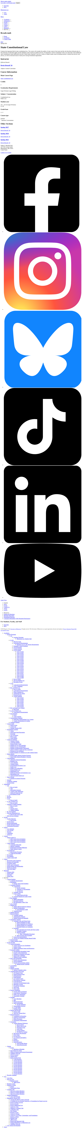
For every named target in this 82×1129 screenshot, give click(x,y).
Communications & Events (17, 971)
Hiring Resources (17, 1019)
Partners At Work (11, 1085)
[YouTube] (42, 597)
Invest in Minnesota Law (16, 1105)
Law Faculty (10, 830)
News (5, 604)
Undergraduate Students (16, 718)
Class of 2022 (20, 657)
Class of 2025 (20, 653)
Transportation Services (19, 1006)
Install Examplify (21, 932)
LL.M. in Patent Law (15, 710)
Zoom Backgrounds (22, 1045)
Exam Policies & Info (22, 895)
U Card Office (17, 1007)
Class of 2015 (20, 667)
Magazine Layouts (18, 984)
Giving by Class (14, 1106)
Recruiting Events (18, 682)
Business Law (13, 761)
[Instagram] (42, 309)
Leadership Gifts (14, 1109)
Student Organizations (19, 908)
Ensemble (12, 734)
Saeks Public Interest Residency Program (20, 757)
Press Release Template (19, 980)
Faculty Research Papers (13, 824)
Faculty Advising (21, 888)
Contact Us (7, 607)
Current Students (17, 649)
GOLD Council (14, 1055)
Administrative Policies (19, 916)
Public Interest (10, 754)
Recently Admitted (11, 1075)
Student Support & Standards (20, 918)
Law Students (10, 829)
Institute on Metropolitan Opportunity (19, 748)
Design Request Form (19, 974)
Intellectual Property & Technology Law (20, 772)
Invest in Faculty (14, 1104)
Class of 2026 (20, 651)
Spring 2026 (5, 133)
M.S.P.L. (9, 797)
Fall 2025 (9, 875)
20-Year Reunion (17, 1063)
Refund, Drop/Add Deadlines (20, 883)
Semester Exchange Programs (17, 778)
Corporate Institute (15, 742)
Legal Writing (13, 738)
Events (5, 605)
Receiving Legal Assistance (14, 860)
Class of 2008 (20, 677)
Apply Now (4, 600)
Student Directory (14, 912)
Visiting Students (14, 810)
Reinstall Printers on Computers (25, 926)
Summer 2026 (10, 872)
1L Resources (16, 886)
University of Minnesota (15, 629)
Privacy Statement (67, 629)
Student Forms (14, 939)
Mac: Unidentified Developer (27, 934)
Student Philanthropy (12, 1095)
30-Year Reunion (17, 1066)
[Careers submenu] (8, 25)
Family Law (13, 767)
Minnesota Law (5, 10)
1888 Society (16, 1082)
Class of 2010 (20, 674)
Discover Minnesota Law (13, 813)
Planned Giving (14, 1081)
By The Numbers (11, 811)
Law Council (13, 903)
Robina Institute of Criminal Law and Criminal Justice (24, 752)
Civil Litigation (14, 762)
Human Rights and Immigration (15, 866)
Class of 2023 (20, 656)
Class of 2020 (20, 660)
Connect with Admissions (16, 791)
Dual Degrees (13, 713)
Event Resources (17, 981)
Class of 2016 (20, 666)
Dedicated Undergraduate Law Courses (23, 719)
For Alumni (10, 854)
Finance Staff (16, 1011)
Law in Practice (14, 735)
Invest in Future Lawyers (16, 1102)
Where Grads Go (11, 837)
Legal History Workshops (19, 993)
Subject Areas (13, 725)
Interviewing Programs (16, 852)
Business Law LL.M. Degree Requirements (28, 644)
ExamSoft (15, 928)
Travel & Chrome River (19, 1013)
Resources (16, 1040)
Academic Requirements (16, 880)
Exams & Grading (14, 950)
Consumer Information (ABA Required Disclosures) (17, 618)
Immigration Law (14, 771)
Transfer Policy (14, 808)
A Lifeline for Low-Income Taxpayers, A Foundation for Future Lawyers (28, 1101)
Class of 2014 (20, 669)
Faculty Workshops (15, 990)
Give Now (9, 1078)
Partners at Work (14, 1117)
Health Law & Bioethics (16, 768)
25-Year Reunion (17, 1065)
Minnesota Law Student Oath (24, 638)
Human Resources (15, 1014)
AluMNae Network (15, 1053)
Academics (6, 19)
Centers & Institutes (12, 739)
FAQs (14, 715)
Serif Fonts (16, 987)
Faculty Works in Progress (20, 991)
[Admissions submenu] (10, 21)
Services (9, 831)
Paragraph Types (21, 1027)
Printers (15, 1039)
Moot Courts (13, 736)
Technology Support (15, 919)
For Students (10, 856)
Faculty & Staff (11, 942)
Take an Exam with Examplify (24, 935)
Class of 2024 (20, 654)
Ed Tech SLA (16, 1036)
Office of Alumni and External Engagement (21, 1052)
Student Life (13, 905)
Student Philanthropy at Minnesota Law (20, 1122)
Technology (13, 1022)
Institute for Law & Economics (18, 745)
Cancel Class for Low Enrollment (21, 945)
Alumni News (13, 1056)
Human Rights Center (15, 744)
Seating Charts (17, 947)
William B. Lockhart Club (16, 1108)
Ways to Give (10, 1079)
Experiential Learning (12, 729)
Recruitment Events (15, 794)
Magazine (6, 28)
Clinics (5, 26)
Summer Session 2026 (16, 728)
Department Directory (9, 617)
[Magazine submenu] (9, 28)
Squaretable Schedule (18, 996)
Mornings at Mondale (18, 1049)
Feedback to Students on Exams (21, 954)
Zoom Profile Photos (22, 1043)
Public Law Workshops (19, 994)
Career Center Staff (12, 857)
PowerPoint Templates (19, 986)
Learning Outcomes (18, 637)
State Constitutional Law (7, 78)
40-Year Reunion (17, 1069)
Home (5, 36)
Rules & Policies (14, 914)
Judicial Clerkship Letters (19, 970)
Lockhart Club (10, 1089)
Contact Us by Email (6, 152)
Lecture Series (10, 782)
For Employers (11, 850)
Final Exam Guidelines (19, 955)
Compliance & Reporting (19, 1016)
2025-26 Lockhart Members (17, 1094)
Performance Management (20, 1020)
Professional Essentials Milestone (18, 847)
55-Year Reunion (17, 1073)
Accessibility (13, 965)
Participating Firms (15, 1088)
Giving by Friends (14, 1114)
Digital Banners (17, 975)
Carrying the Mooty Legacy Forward (19, 1099)
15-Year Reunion (17, 1062)
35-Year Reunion (17, 1068)
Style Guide (16, 988)
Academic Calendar (12, 781)
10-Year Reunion (17, 1060)
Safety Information (18, 1003)
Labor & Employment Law (17, 775)
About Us (9, 834)
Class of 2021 (20, 659)
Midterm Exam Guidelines (20, 957)
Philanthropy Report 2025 (13, 1098)
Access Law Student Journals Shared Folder (24, 938)
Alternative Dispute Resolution (18, 759)
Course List (13, 726)
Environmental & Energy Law (18, 765)
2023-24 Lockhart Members (17, 1091)
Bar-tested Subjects (18, 901)
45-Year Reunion (17, 1070)
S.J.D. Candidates (18, 686)
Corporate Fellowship (15, 844)
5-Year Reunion (17, 1059)
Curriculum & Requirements (20, 643)
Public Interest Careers (16, 849)
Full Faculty (13, 820)
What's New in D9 (21, 1026)
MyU (5, 7)
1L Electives (20, 890)
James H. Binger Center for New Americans (21, 749)
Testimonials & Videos (19, 693)
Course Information (15, 944)
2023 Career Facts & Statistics (17, 842)
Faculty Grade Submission (20, 952)
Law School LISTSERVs (19, 1037)
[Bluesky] (42, 387)
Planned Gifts (13, 1118)
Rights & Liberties (11, 867)
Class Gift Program (15, 1096)
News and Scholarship (16, 958)
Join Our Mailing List (18, 680)
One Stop (6, 5)
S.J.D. (11, 683)
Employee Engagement (19, 1017)
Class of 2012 (20, 672)
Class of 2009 (20, 676)
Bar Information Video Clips (20, 902)
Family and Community (13, 865)
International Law (14, 774)
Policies (12, 967)
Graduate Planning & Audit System (22, 896)
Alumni (9, 1046)
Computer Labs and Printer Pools (21, 921)
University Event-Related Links (21, 983)
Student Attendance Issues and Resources (23, 948)
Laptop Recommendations (20, 937)
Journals (9, 780)
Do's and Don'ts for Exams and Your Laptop (28, 929)
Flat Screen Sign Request (19, 1033)
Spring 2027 (5, 127)
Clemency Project (14, 741)
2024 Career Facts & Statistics (17, 840)
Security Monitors (21, 1004)
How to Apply (17, 679)
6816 (2, 42)
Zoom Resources (17, 1042)
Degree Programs (11, 634)
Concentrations (11, 758)
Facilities (12, 997)
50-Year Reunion (17, 1072)
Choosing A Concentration (23, 889)
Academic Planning (15, 885)
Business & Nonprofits (13, 862)
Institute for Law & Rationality (18, 746)
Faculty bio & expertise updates (21, 962)
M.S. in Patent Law (15, 687)
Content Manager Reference (20, 1023)
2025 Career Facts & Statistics (17, 839)
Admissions (7, 21)
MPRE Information (18, 899)
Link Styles (19, 1029)
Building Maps (17, 1009)
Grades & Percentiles (15, 853)
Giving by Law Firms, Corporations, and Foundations (23, 1115)
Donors (12, 1086)
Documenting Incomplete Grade (21, 951)
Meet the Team (17, 641)
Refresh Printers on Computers (24, 925)
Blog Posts (16, 709)
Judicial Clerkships (15, 846)
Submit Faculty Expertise (23, 964)
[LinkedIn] (42, 542)
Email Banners (17, 977)
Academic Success (18, 892)
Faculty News (10, 821)
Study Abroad (10, 777)
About (5, 608)
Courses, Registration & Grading (21, 721)
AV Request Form (18, 973)
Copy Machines (17, 998)
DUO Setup (16, 1034)
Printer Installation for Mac (23, 922)
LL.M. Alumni (17, 650)
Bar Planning (13, 898)
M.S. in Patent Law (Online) (17, 708)
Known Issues (20, 1024)
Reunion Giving (11, 1083)
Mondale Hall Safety (9, 615)
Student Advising (14, 968)
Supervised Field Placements (17, 732)
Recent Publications (12, 823)
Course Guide (7, 39)
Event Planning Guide (22, 909)
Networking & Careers (16, 1050)
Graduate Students (15, 722)
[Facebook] (42, 231)
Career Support (17, 716)
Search (18, 3)
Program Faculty (17, 695)
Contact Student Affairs (16, 941)
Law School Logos (18, 978)
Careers (6, 25)
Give (5, 12)
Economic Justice (11, 863)
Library (6, 23)
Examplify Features (22, 931)
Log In (5, 610)
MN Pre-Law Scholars (12, 816)
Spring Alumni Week (15, 1058)
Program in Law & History (17, 751)
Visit (11, 788)
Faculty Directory (11, 818)
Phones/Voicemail (18, 1001)
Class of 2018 (20, 663)
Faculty (6, 22)
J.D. (11, 636)
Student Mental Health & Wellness (22, 906)
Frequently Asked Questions (20, 646)
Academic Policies (18, 915)
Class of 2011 (20, 673)
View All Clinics (11, 869)
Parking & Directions (9, 614)
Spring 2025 (5, 140)
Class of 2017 (20, 664)
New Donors (13, 1111)
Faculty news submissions (20, 960)
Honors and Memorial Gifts (17, 1121)
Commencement (17, 911)
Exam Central (16, 893)
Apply (5, 14)
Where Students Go (18, 692)
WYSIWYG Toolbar (22, 1032)
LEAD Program (17, 647)
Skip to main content (6, 1)
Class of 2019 (20, 662)
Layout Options (21, 1030)
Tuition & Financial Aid (16, 793)
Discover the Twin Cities (16, 814)
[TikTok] (42, 465)
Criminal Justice (14, 764)
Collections (10, 833)
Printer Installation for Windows (25, 924)
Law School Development (13, 1125)
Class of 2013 (20, 670)
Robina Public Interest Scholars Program (20, 755)
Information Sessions (15, 790)
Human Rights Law (15, 770)
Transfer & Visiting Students (14, 804)
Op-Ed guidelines (17, 961)
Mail (14, 1000)
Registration (13, 882)
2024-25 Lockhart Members (17, 1092)
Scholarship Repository (13, 826)
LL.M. (12, 640)
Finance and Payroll (15, 1010)
